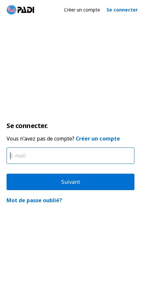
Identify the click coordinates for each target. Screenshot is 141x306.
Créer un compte (82, 10)
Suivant (70, 182)
